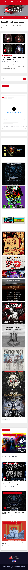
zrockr (14, 126)
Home (2, 24)
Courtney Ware (15, 515)
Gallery (5, 493)
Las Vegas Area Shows (8, 463)
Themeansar (13, 567)
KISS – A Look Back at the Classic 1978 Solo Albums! (13, 58)
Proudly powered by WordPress (9, 566)
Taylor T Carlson (15, 61)
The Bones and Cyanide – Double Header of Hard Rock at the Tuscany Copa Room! (13, 483)
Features (4, 55)
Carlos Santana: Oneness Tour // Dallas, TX (13, 454)
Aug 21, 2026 (7, 545)
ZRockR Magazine (7, 126)
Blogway (22, 566)
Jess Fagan (15, 456)
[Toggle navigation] (26, 18)
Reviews (9, 55)
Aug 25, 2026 (7, 456)
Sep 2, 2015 (7, 61)
